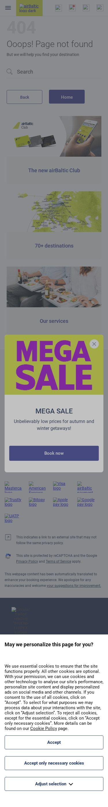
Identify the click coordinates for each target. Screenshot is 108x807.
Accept (54, 742)
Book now (54, 453)
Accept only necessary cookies (54, 763)
